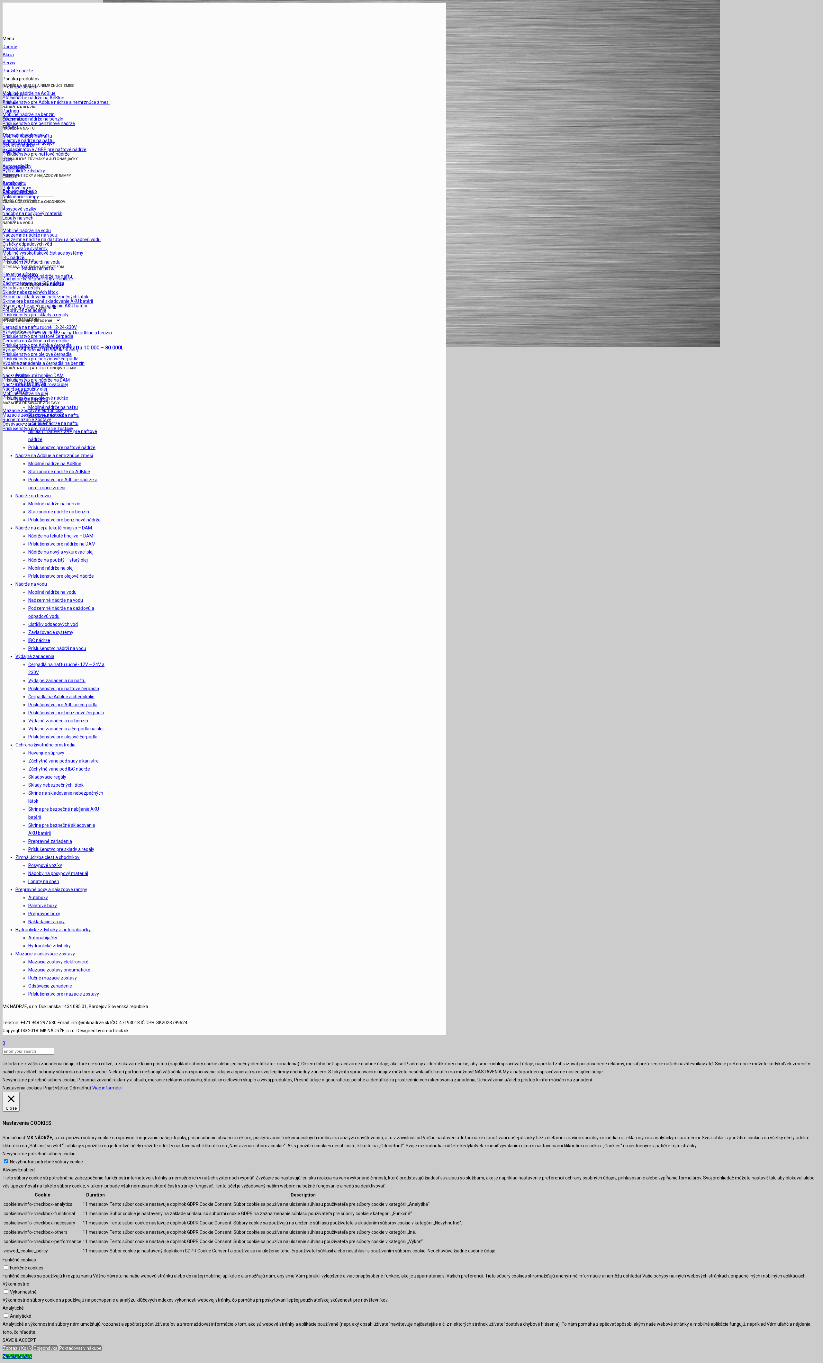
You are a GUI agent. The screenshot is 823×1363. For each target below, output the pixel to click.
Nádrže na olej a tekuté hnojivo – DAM (53, 527)
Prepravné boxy (44, 913)
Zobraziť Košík (17, 1348)
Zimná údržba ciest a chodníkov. (47, 857)
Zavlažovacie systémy (50, 632)
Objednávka (45, 1348)
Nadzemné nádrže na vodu (55, 600)
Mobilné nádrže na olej (51, 568)
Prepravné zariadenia (50, 841)
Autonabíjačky (42, 937)
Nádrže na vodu (31, 584)
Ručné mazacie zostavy (52, 977)
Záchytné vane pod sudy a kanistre (63, 760)
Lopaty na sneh (43, 881)
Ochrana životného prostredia (45, 744)
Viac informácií (107, 1087)
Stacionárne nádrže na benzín (58, 511)
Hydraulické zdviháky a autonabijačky (53, 929)
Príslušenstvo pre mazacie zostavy (63, 994)
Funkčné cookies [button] (19, 1259)
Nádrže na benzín (33, 495)
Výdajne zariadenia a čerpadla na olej (66, 728)
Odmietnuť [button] (80, 1087)
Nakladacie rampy (46, 921)
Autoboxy (38, 897)
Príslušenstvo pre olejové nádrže (61, 576)
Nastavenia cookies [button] (22, 1087)
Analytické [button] (13, 1308)
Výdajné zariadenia (34, 656)
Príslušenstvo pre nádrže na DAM (61, 543)
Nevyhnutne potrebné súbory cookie (46, 1161)
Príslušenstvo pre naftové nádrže (61, 447)
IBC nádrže (39, 640)
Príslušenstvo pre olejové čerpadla (62, 736)
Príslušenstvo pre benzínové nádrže (64, 519)
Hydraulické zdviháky (49, 945)
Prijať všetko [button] (55, 1087)
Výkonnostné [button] (16, 1283)
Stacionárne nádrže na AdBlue (59, 471)
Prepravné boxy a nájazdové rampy (51, 889)
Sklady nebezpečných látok (56, 785)
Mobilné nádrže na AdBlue (54, 463)
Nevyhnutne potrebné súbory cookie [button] (39, 1153)
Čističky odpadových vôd (53, 624)
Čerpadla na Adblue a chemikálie (61, 696)
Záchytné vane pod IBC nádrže (59, 769)
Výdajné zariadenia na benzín (58, 720)
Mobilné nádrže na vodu (52, 592)
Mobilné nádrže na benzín (54, 503)
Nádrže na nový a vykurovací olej (61, 552)
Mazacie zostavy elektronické (58, 961)
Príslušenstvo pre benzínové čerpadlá (66, 712)
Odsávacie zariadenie (50, 985)
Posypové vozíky (45, 865)
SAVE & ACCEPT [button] (19, 1340)
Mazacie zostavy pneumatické (59, 969)
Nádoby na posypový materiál (58, 873)
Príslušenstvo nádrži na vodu (57, 648)
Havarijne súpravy (46, 752)
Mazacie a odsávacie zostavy (45, 953)
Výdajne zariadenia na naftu (57, 680)
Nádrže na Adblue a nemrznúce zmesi (54, 455)
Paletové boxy (42, 905)
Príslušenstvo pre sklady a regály (61, 849)
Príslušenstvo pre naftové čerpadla (63, 688)
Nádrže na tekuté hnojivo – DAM (60, 535)
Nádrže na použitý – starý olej (58, 560)
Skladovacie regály (47, 777)
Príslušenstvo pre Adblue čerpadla (62, 704)
